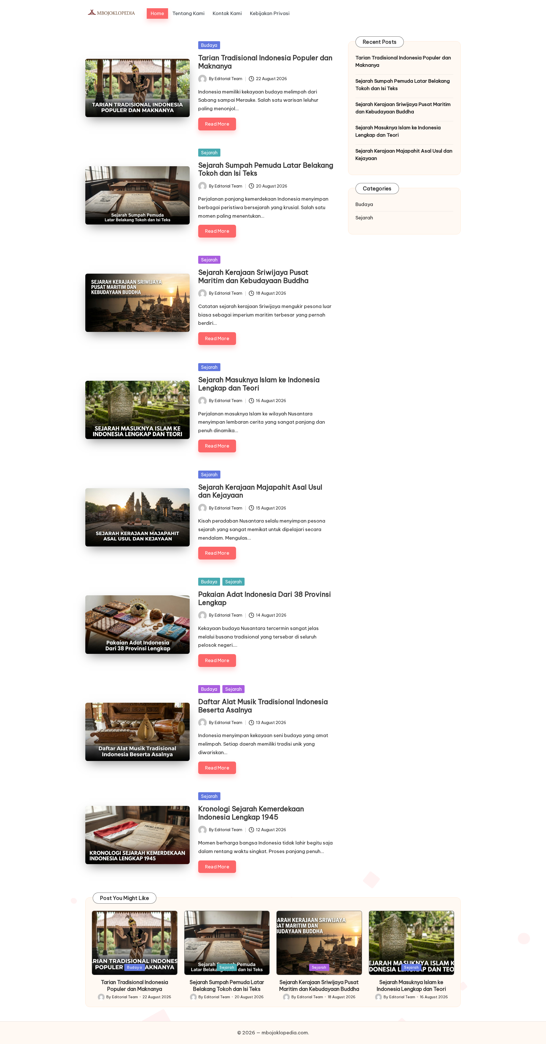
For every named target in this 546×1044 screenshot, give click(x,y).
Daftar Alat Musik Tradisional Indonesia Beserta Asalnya (263, 705)
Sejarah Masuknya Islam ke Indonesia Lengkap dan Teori (259, 383)
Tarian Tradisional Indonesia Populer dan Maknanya (265, 61)
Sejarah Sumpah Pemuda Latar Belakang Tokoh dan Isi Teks (265, 169)
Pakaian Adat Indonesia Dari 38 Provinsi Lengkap (264, 598)
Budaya (209, 45)
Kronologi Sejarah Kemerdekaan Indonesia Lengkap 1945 (251, 812)
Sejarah (209, 152)
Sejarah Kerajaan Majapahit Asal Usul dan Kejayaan (260, 491)
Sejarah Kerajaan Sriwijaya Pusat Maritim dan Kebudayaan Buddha (253, 276)
